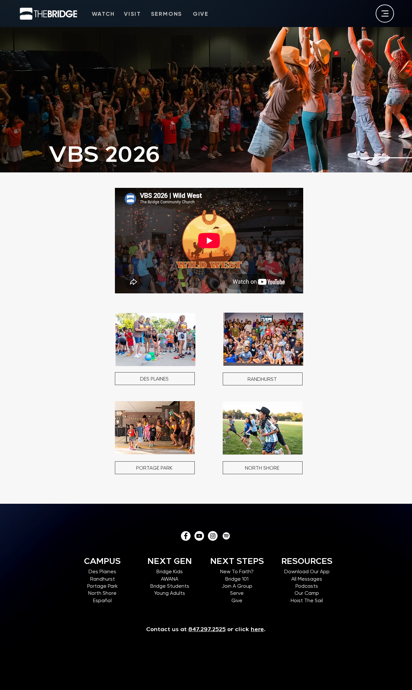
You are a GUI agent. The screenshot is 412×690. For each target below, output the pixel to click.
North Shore (102, 593)
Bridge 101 (236, 579)
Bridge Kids (169, 571)
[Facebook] (186, 536)
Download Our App (307, 571)
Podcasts (306, 586)
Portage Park (102, 586)
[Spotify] (226, 536)
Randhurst (102, 579)
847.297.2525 (207, 630)
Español (102, 600)
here (257, 630)
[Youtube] (199, 536)
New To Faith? (237, 571)
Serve (237, 593)
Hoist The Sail (307, 600)
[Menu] (385, 14)
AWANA (169, 579)
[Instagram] (213, 536)
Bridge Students (169, 586)
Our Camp (307, 593)
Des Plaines (102, 571)
